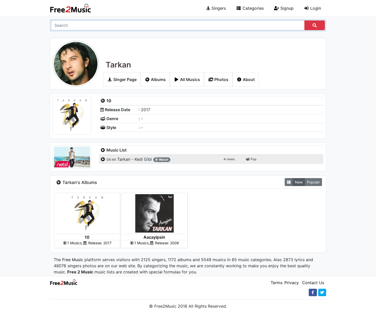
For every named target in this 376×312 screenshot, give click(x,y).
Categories (252, 8)
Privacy (291, 282)
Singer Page (124, 79)
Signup (286, 8)
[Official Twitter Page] (322, 292)
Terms (276, 282)
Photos (220, 79)
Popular (313, 182)
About (248, 79)
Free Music (72, 259)
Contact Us (313, 282)
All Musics (189, 79)
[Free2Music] (70, 8)
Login (315, 8)
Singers (218, 8)
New (299, 182)
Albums (158, 79)
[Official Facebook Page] (313, 292)
